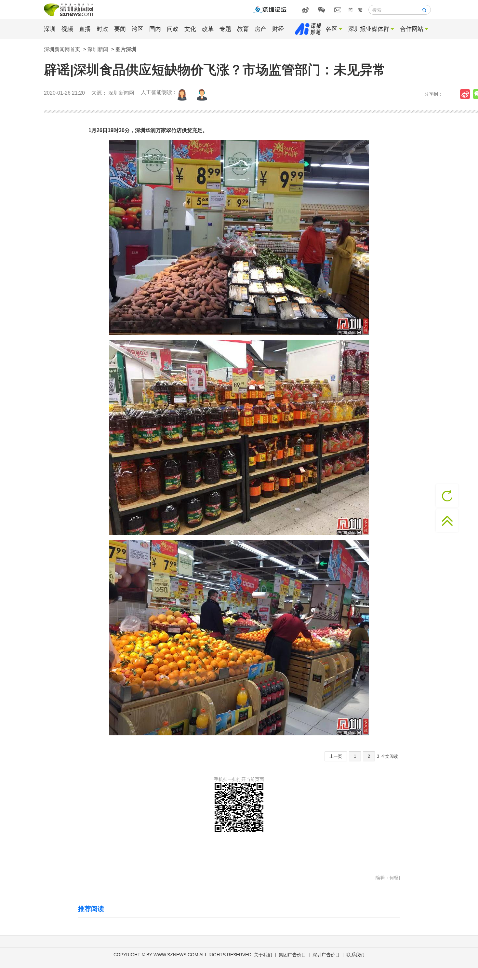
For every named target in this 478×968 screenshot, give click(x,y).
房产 (260, 29)
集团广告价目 (292, 954)
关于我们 (263, 954)
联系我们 (355, 954)
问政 (173, 29)
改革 (208, 29)
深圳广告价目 (326, 954)
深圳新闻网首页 (62, 49)
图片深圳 (125, 49)
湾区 (137, 29)
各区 (332, 29)
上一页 (335, 756)
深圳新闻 (97, 49)
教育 (243, 29)
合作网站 (411, 29)
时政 (102, 29)
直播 (85, 29)
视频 (67, 29)
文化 (190, 29)
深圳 (50, 29)
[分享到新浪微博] (466, 94)
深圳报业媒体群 (368, 29)
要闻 (120, 29)
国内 (155, 29)
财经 (278, 29)
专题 (225, 29)
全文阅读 (389, 756)
